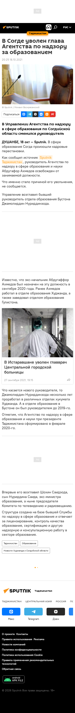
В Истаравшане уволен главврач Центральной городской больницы (35, 367)
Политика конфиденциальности (22, 649)
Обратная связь (11, 669)
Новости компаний (13, 644)
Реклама (39, 639)
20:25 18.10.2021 (12, 59)
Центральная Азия (38, 601)
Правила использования (17, 639)
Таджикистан (10, 543)
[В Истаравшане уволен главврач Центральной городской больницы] (37, 332)
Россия (61, 601)
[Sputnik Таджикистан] (11, 28)
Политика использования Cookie (22, 655)
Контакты (22, 634)
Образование (29, 543)
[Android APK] (14, 679)
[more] (68, 380)
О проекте (8, 634)
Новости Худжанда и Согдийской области (26, 550)
